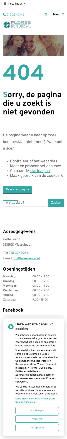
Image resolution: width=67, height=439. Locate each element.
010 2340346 (19, 253)
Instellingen (37, 410)
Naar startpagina (17, 190)
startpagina (40, 171)
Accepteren (37, 427)
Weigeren (37, 419)
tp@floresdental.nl (27, 258)
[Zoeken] (46, 14)
